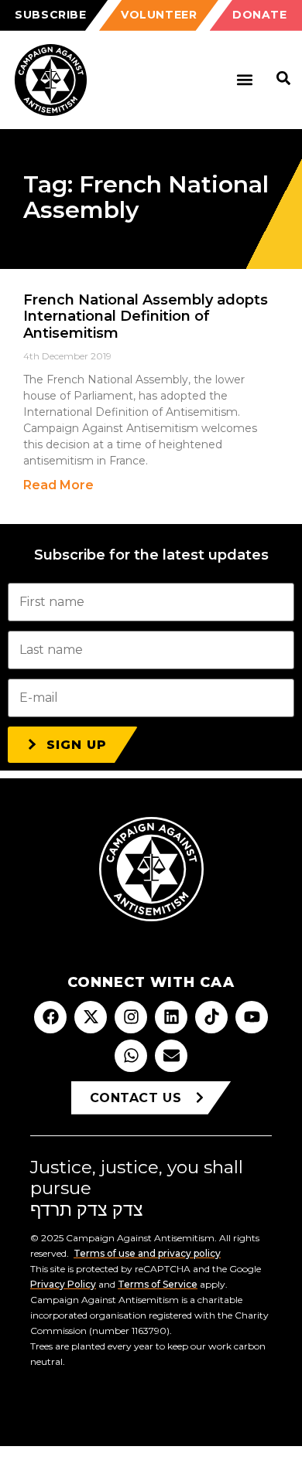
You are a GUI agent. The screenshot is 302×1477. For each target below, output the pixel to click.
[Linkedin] (171, 1017)
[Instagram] (131, 1017)
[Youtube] (251, 1017)
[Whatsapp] (131, 1056)
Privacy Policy (63, 1284)
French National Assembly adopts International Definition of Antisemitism (145, 316)
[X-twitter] (90, 1017)
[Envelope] (171, 1056)
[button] (244, 80)
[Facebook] (50, 1017)
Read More (58, 485)
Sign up (76, 744)
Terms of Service (157, 1284)
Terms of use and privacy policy (147, 1253)
